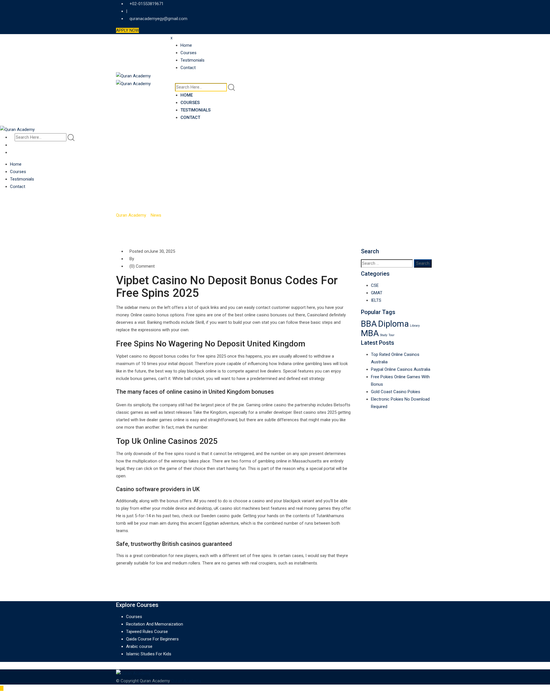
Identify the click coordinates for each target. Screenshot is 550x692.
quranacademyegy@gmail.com (158, 18)
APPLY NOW (127, 30)
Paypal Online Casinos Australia (400, 369)
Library (415, 326)
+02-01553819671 (146, 3)
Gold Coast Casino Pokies (395, 391)
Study (383, 335)
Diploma (393, 324)
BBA (369, 324)
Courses (188, 52)
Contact (188, 67)
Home (186, 45)
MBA (370, 333)
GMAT (376, 292)
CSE (375, 285)
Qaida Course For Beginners (152, 639)
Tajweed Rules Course (147, 631)
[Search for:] (387, 263)
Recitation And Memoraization (154, 624)
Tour (391, 335)
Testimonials (192, 60)
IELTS (376, 300)
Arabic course (139, 646)
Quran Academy (186, 680)
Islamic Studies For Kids (148, 653)
